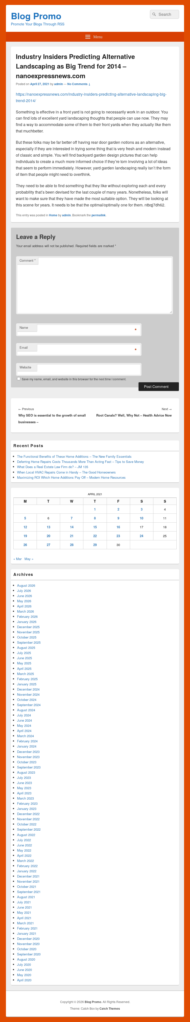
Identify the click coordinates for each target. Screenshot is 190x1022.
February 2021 (27, 928)
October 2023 (26, 762)
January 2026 (26, 621)
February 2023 (27, 803)
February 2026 (27, 616)
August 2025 (26, 647)
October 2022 (26, 824)
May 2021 (24, 912)
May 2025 (24, 663)
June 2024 (24, 720)
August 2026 (26, 585)
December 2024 (28, 689)
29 (95, 544)
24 (141, 535)
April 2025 (24, 668)
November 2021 (28, 881)
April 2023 (24, 793)
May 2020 (24, 974)
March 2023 (25, 798)
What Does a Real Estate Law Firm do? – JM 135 (52, 466)
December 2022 (28, 813)
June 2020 (24, 969)
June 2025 (24, 658)
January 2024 (26, 746)
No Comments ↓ (79, 84)
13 (48, 527)
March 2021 (25, 923)
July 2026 (24, 590)
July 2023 (24, 777)
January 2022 (26, 871)
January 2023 (26, 808)
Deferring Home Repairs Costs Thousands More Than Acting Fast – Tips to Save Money (80, 461)
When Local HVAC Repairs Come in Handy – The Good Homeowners (66, 472)
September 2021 (29, 891)
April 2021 (24, 917)
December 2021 (28, 876)
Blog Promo (36, 15)
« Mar (17, 558)
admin (58, 84)
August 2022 (26, 834)
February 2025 (27, 678)
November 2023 (28, 756)
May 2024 (24, 725)
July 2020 (24, 964)
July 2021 (24, 902)
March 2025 (25, 673)
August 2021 (26, 896)
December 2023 (28, 751)
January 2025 (26, 684)
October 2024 (26, 699)
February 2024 (27, 741)
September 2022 (29, 829)
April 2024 (24, 730)
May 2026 (24, 601)
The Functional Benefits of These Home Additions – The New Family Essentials (74, 456)
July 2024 (24, 715)
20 (48, 535)
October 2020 (26, 949)
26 (25, 544)
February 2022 (27, 865)
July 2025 (24, 652)
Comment (28, 260)
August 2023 (26, 772)
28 (71, 544)
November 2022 (28, 819)
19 (25, 535)
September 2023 (29, 767)
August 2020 (26, 959)
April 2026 (24, 606)
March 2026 (25, 611)
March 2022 (25, 860)
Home (53, 215)
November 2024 (28, 694)
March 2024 (25, 735)
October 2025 (26, 637)
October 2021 (26, 886)
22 (95, 535)
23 (118, 535)
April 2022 (24, 855)
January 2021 (26, 933)
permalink (99, 215)
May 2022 (24, 850)
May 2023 (24, 787)
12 (25, 527)
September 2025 (29, 642)
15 (95, 527)
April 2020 (24, 980)
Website (25, 367)
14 (71, 527)
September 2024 (29, 704)
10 (141, 518)
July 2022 (24, 840)
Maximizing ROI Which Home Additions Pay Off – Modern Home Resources (71, 477)
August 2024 (26, 710)
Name (24, 327)
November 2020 (28, 943)
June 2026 (24, 595)
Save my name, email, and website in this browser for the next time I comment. (74, 379)
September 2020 (29, 954)
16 (118, 527)
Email (24, 347)
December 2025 (28, 626)
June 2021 (24, 907)
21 (71, 535)
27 (48, 544)
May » (28, 558)
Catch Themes (109, 1008)
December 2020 (28, 938)
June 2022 (24, 845)
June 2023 (24, 782)
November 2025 (28, 632)
